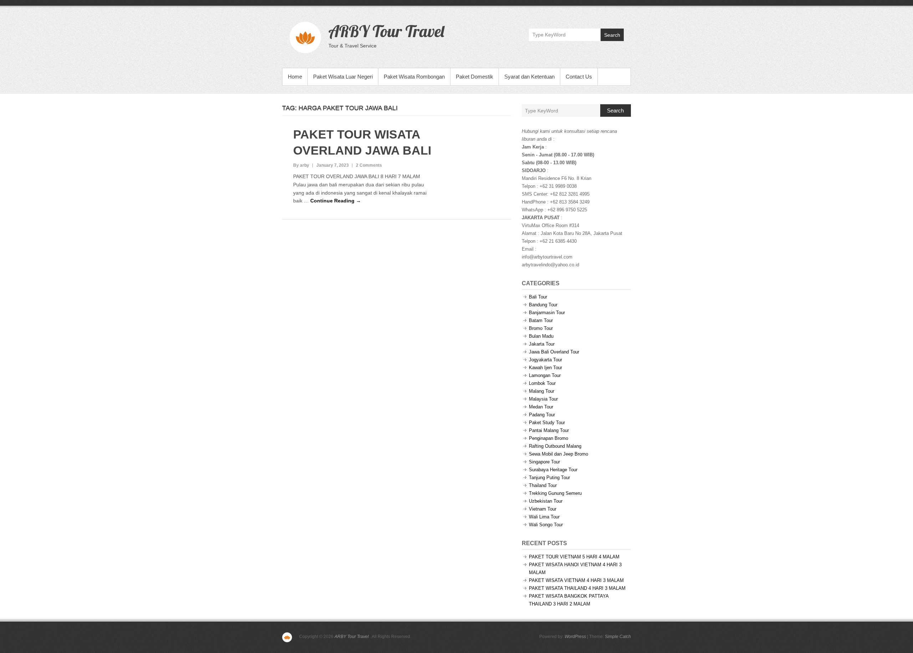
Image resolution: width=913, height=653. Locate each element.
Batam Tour (541, 320)
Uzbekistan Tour (545, 501)
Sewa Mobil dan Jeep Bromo (558, 454)
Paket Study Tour (547, 422)
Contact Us (579, 77)
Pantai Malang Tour (549, 430)
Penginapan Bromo (548, 438)
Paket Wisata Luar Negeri (343, 77)
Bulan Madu (541, 336)
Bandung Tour (543, 304)
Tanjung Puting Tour (549, 477)
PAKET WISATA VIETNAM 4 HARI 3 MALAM (576, 580)
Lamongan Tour (545, 375)
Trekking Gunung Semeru (555, 493)
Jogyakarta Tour (545, 359)
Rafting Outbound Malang (555, 446)
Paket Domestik (474, 77)
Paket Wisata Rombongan (414, 77)
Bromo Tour (541, 328)
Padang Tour (542, 414)
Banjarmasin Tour (547, 312)
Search (612, 35)
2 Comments (369, 165)
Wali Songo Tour (546, 524)
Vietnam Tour (542, 509)
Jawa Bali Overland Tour (554, 352)
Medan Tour (541, 407)
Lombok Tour (542, 383)
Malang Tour (541, 391)
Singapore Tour (544, 461)
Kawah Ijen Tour (545, 367)
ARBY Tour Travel (386, 31)
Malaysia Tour (543, 399)
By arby (301, 165)
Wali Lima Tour (544, 516)
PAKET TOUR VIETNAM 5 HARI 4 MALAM (574, 556)
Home (295, 77)
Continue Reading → (335, 201)
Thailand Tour (543, 485)
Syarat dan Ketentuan (529, 77)
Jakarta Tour (542, 344)
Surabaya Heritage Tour (553, 469)
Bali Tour (538, 297)
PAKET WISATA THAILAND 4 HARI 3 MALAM (577, 588)
